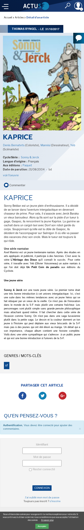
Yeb (72, 145)
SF (6, 365)
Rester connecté (44, 469)
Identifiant (42, 444)
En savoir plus (47, 520)
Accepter (42, 526)
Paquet (27, 165)
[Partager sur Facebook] (22, 396)
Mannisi (45, 145)
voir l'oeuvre (11, 175)
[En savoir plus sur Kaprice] (42, 88)
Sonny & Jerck (29, 157)
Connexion (42, 487)
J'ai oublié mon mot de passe (42, 497)
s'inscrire (55, 501)
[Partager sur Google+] (62, 396)
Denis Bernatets (14, 145)
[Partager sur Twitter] (42, 396)
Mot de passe (42, 457)
